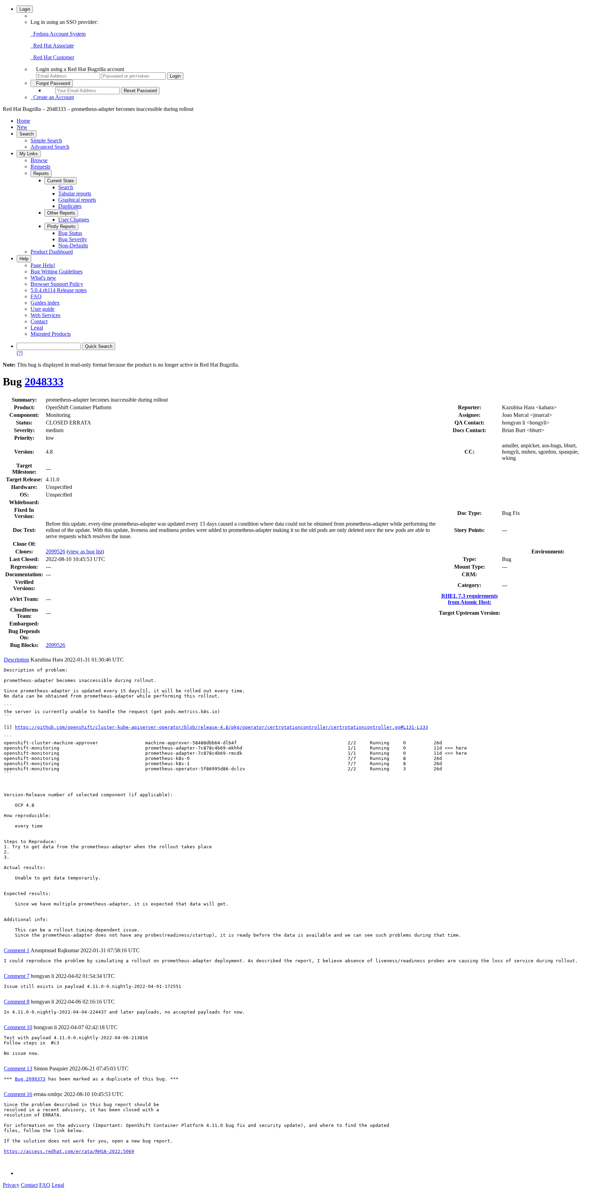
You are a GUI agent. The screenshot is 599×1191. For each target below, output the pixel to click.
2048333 (44, 381)
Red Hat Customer (52, 57)
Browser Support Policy (57, 284)
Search (26, 134)
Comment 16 (18, 1094)
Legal (37, 328)
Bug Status (70, 233)
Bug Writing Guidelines (57, 271)
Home (23, 121)
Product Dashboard (52, 252)
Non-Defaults (73, 245)
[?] (20, 353)
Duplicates (69, 206)
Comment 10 (18, 1027)
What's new (43, 278)
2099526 (55, 551)
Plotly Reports (61, 226)
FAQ (36, 296)
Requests (40, 166)
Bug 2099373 (30, 1078)
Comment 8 (16, 1002)
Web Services (45, 315)
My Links (28, 153)
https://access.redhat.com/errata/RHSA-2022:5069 (69, 1151)
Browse (39, 160)
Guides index (45, 303)
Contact (39, 321)
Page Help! (43, 265)
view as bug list (85, 551)
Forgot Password (51, 83)
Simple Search (46, 140)
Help (23, 258)
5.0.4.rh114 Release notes (59, 290)
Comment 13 (18, 1068)
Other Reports (61, 213)
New (22, 127)
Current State (60, 180)
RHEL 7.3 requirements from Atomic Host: (469, 599)
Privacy (11, 1185)
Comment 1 (16, 950)
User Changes (73, 219)
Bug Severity (72, 239)
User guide (42, 309)
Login (24, 9)
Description (16, 660)
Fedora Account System (58, 34)
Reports (41, 173)
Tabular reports (74, 193)
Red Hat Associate (52, 46)
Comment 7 (16, 976)
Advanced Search (50, 147)
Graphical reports (77, 200)
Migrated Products (51, 334)
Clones (23, 551)
